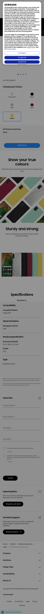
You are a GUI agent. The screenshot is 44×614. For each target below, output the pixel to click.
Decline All (22, 62)
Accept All (22, 57)
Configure (22, 53)
